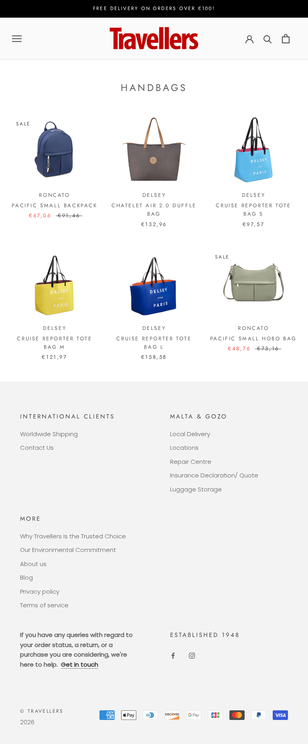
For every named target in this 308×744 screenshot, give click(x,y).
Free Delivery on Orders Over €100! (154, 8)
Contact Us (37, 447)
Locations (184, 447)
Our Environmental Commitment (68, 550)
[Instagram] (192, 656)
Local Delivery (190, 434)
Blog (26, 577)
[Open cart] (286, 38)
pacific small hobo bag (253, 338)
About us (33, 564)
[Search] (267, 38)
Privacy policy (39, 591)
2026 (27, 722)
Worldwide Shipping (49, 434)
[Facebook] (173, 656)
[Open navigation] (17, 38)
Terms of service (44, 605)
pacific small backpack (54, 205)
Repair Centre (190, 461)
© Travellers (42, 711)
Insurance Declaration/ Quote (214, 475)
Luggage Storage (196, 489)
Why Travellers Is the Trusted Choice (73, 536)
